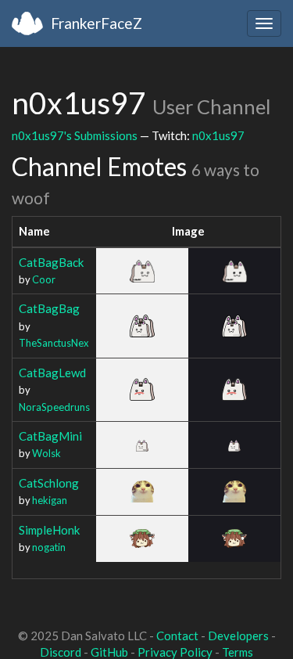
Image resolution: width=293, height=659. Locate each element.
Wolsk (46, 453)
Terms (237, 652)
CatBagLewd (52, 373)
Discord (60, 652)
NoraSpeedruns (54, 407)
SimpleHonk (49, 530)
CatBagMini (50, 436)
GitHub (109, 652)
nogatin (49, 547)
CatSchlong (49, 483)
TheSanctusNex (54, 343)
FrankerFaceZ (96, 23)
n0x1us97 (218, 135)
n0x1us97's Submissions (75, 135)
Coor (43, 279)
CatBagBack (51, 262)
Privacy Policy (175, 652)
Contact (177, 635)
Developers (238, 635)
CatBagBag (49, 308)
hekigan (49, 500)
